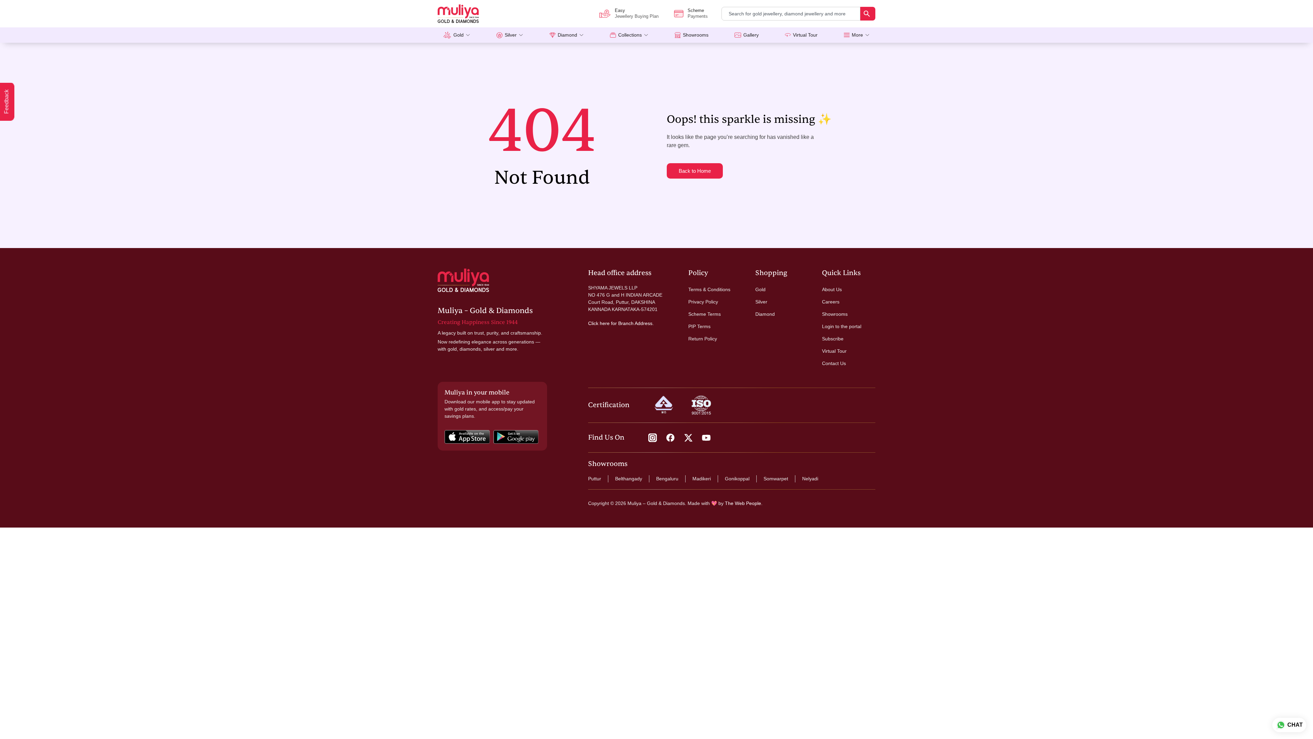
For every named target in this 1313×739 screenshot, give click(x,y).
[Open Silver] (520, 35)
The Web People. (743, 503)
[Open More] (867, 35)
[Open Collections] (646, 35)
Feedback (7, 102)
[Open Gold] (467, 35)
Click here (599, 323)
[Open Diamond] (581, 35)
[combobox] (790, 14)
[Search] (867, 14)
